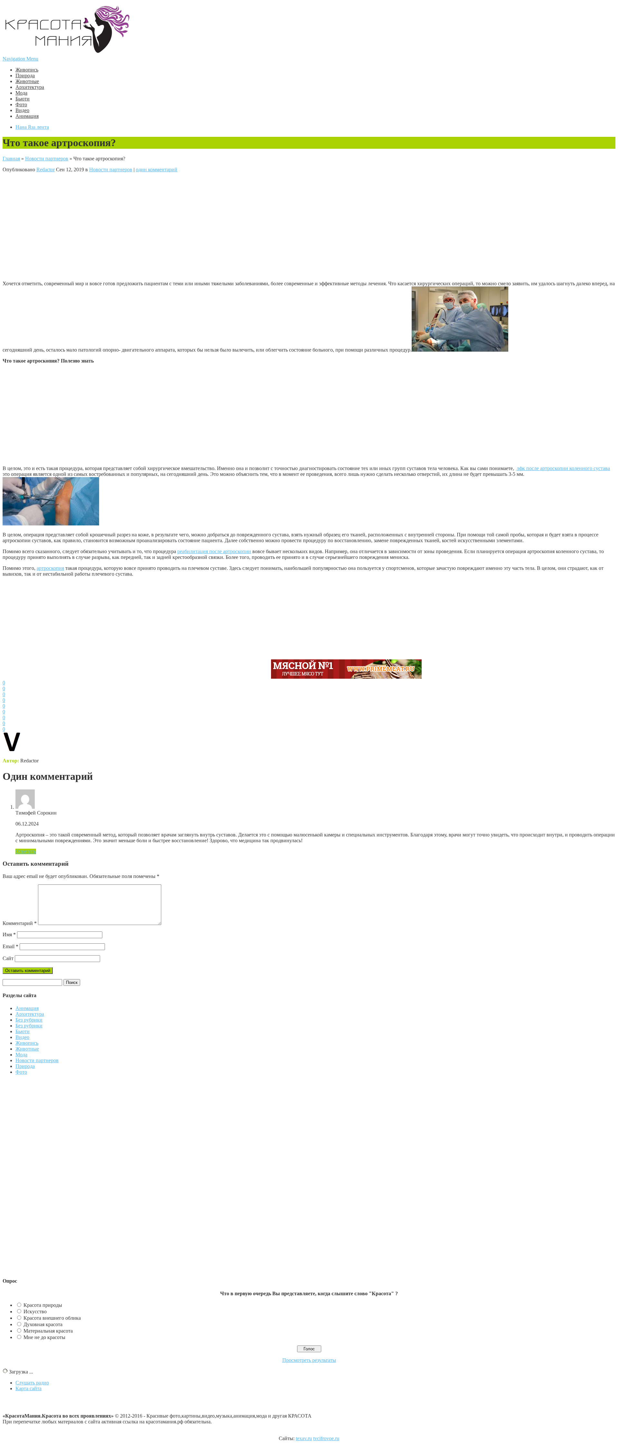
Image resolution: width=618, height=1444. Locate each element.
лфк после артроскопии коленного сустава (563, 468)
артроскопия (50, 568)
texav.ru (304, 1438)
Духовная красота (42, 1324)
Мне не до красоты (44, 1337)
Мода (21, 93)
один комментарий (156, 169)
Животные (27, 81)
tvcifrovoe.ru (326, 1438)
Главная (11, 158)
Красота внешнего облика (52, 1318)
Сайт (8, 958)
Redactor (45, 169)
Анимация (27, 116)
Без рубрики (28, 1020)
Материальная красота (48, 1331)
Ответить (25, 851)
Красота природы (42, 1305)
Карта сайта (28, 1388)
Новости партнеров (46, 158)
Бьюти (22, 98)
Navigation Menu (20, 58)
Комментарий (20, 923)
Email (10, 946)
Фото (21, 104)
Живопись (26, 69)
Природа (25, 75)
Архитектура (29, 87)
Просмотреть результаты (309, 1360)
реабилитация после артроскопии (214, 551)
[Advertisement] (136, 226)
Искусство (35, 1311)
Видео (22, 110)
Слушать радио (32, 1382)
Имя (9, 934)
